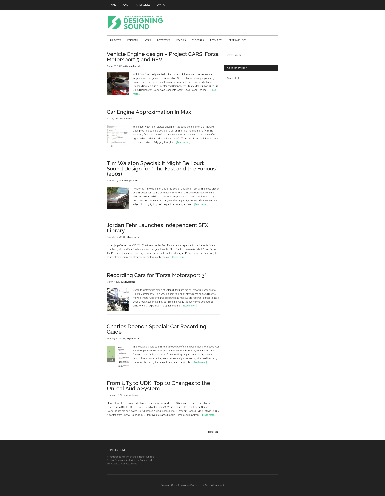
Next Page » (214, 432)
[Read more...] (183, 142)
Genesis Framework (214, 485)
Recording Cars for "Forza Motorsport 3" (156, 275)
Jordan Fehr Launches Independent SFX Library (157, 228)
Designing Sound (135, 22)
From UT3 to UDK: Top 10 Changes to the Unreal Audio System (158, 386)
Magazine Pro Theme (190, 485)
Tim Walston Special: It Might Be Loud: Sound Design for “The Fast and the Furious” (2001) (162, 168)
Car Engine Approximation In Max (149, 112)
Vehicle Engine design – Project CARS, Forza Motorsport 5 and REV (163, 57)
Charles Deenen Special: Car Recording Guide (156, 329)
